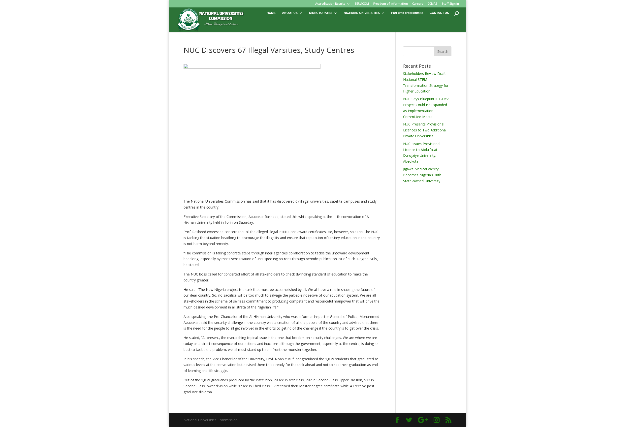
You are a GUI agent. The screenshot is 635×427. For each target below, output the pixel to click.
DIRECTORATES (320, 13)
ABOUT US (290, 13)
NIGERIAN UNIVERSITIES (362, 13)
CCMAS (432, 4)
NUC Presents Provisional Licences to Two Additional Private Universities (424, 130)
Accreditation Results (330, 4)
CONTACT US (439, 13)
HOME (271, 13)
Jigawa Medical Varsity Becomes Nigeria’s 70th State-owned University (422, 175)
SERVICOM (362, 4)
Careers (417, 4)
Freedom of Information (390, 4)
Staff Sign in (450, 4)
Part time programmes (407, 13)
